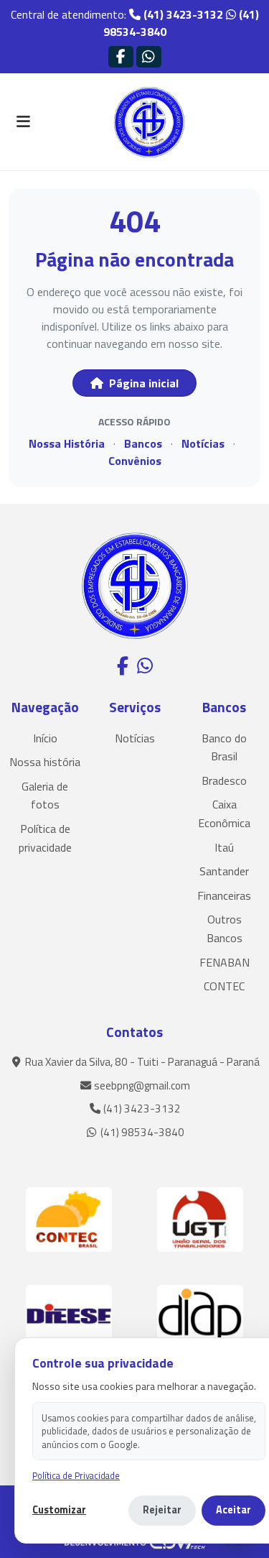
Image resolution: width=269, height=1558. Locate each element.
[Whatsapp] (148, 56)
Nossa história (44, 761)
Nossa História (67, 443)
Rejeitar (162, 1510)
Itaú (224, 847)
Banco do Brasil (224, 747)
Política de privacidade (45, 838)
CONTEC (224, 986)
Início (45, 738)
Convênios (134, 460)
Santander (224, 871)
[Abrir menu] (23, 122)
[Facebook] (120, 56)
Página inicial (142, 383)
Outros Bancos (224, 928)
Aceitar (233, 1510)
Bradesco (224, 780)
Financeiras (224, 895)
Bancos (143, 443)
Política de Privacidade (76, 1476)
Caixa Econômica (224, 813)
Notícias (203, 443)
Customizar (59, 1510)
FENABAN (224, 962)
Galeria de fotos (45, 795)
